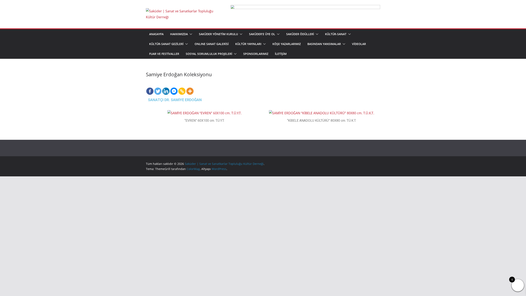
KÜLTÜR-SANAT (335, 34)
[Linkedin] (166, 87)
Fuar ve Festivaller (164, 54)
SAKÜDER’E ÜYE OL (262, 34)
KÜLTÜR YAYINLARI (248, 44)
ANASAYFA (156, 34)
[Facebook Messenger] (174, 87)
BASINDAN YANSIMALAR (324, 44)
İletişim (281, 54)
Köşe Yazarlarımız (286, 44)
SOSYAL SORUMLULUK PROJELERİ (209, 54)
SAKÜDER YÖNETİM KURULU (218, 34)
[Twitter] (157, 87)
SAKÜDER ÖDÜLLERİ (300, 34)
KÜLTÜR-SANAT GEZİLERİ (166, 44)
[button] (190, 34)
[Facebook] (149, 87)
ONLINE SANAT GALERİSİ (212, 44)
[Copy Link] (182, 87)
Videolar (359, 44)
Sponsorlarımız (255, 54)
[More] (190, 87)
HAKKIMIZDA (179, 34)
